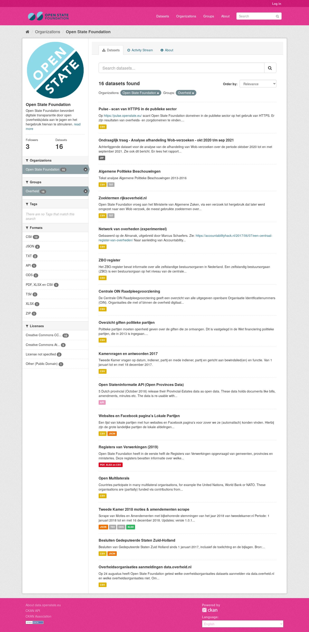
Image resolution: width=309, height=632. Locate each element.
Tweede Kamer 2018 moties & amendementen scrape (144, 509)
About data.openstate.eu (43, 605)
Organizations (186, 16)
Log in (276, 3)
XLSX (131, 527)
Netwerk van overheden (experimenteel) (133, 228)
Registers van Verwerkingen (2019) (128, 446)
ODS (121, 527)
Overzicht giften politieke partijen (127, 322)
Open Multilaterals (114, 478)
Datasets (162, 16)
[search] (270, 68)
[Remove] (158, 93)
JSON (112, 433)
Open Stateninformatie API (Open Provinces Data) (141, 384)
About (225, 16)
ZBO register (109, 260)
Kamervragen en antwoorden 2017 (128, 353)
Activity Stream (142, 50)
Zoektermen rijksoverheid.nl (123, 197)
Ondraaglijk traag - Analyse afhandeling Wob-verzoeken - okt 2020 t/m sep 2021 (166, 140)
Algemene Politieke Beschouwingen (130, 171)
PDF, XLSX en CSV (110, 464)
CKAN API (33, 610)
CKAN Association (38, 616)
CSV (102, 126)
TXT (111, 184)
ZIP (102, 158)
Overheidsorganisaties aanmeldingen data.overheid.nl (145, 566)
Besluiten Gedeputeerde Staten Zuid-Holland (137, 540)
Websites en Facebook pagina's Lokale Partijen (139, 415)
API (102, 402)
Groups (208, 16)
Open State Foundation (88, 32)
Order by (229, 84)
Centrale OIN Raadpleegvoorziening (129, 291)
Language (210, 617)
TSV (112, 527)
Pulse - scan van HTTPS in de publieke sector (138, 108)
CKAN (209, 610)
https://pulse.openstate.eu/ (123, 115)
